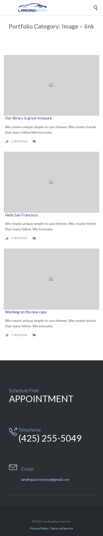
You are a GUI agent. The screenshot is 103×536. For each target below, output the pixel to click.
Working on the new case (25, 312)
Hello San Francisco (21, 215)
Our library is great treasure (28, 118)
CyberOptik (19, 141)
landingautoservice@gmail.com (45, 479)
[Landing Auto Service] (55, 7)
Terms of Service (61, 528)
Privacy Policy (39, 528)
